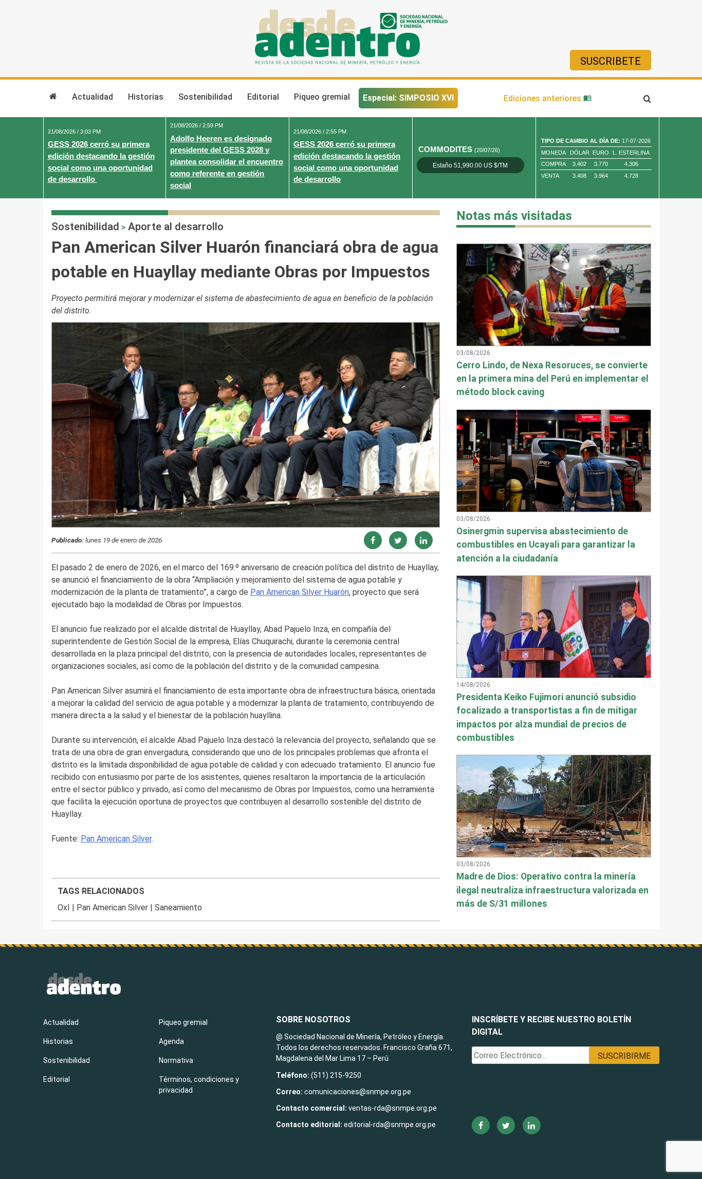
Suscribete (610, 61)
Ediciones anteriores (543, 98)
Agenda (171, 1041)
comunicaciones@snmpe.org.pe (358, 1092)
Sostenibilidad (205, 97)
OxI (64, 907)
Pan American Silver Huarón (299, 592)
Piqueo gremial (322, 97)
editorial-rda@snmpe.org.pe (390, 1124)
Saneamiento (178, 907)
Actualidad (92, 97)
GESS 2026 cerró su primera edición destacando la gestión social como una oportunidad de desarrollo (101, 161)
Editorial (263, 97)
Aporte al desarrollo (176, 226)
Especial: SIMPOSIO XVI (408, 98)
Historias (145, 97)
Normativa (176, 1060)
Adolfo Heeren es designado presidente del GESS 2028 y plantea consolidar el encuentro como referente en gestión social (226, 162)
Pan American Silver (116, 839)
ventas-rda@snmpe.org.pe (392, 1108)
